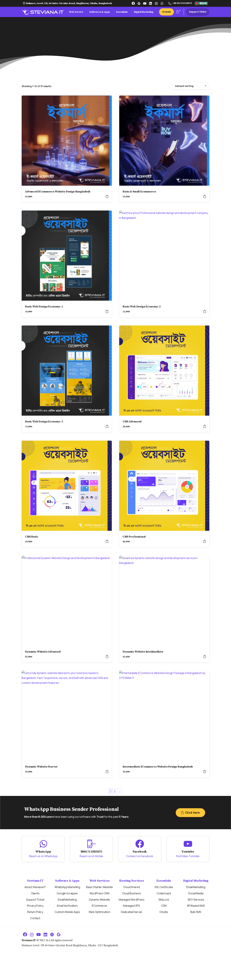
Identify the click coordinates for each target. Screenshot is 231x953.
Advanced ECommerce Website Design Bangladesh (57, 191)
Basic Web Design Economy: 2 (142, 306)
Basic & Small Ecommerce (139, 191)
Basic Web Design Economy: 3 (44, 421)
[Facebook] (133, 3)
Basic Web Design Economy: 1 (44, 306)
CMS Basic (31, 536)
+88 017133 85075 (182, 3)
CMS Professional (134, 536)
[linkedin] (150, 3)
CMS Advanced (132, 421)
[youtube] (145, 3)
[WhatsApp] (162, 3)
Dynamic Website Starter (41, 766)
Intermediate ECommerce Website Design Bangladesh (158, 766)
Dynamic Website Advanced (43, 651)
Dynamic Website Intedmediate (143, 651)
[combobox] (190, 86)
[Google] (139, 3)
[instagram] (156, 3)
